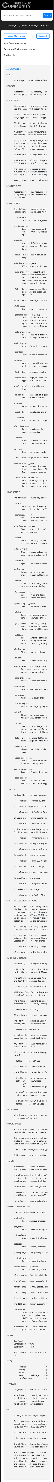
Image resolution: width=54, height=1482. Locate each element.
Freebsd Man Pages (15, 36)
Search (47, 15)
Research (43, 36)
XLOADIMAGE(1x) (13, 69)
